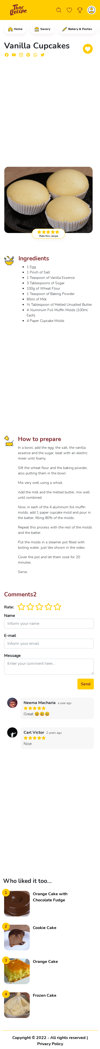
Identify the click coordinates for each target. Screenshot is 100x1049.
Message (12, 655)
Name (9, 615)
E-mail (10, 635)
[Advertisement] (50, 111)
